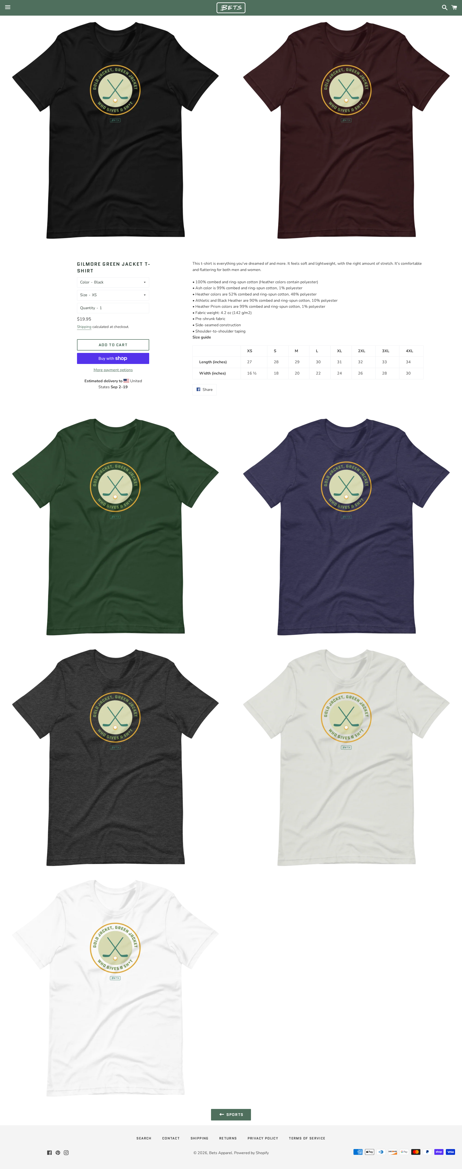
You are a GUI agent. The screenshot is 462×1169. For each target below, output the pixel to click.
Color (85, 282)
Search (143, 1138)
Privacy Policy (263, 1138)
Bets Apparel (220, 1153)
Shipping (84, 326)
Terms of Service (307, 1138)
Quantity (87, 308)
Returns (228, 1138)
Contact (171, 1138)
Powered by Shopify (251, 1153)
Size (83, 295)
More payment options (113, 370)
